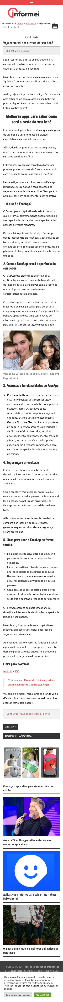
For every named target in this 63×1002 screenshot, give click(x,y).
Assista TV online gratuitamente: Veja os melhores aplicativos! (27, 842)
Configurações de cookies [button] (18, 994)
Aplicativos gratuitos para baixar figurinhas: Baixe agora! (29, 896)
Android (7, 671)
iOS (17, 671)
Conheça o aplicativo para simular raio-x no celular (28, 788)
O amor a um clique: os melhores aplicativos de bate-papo (30, 950)
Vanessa (25, 50)
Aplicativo (10, 726)
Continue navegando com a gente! (29, 714)
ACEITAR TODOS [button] (42, 994)
